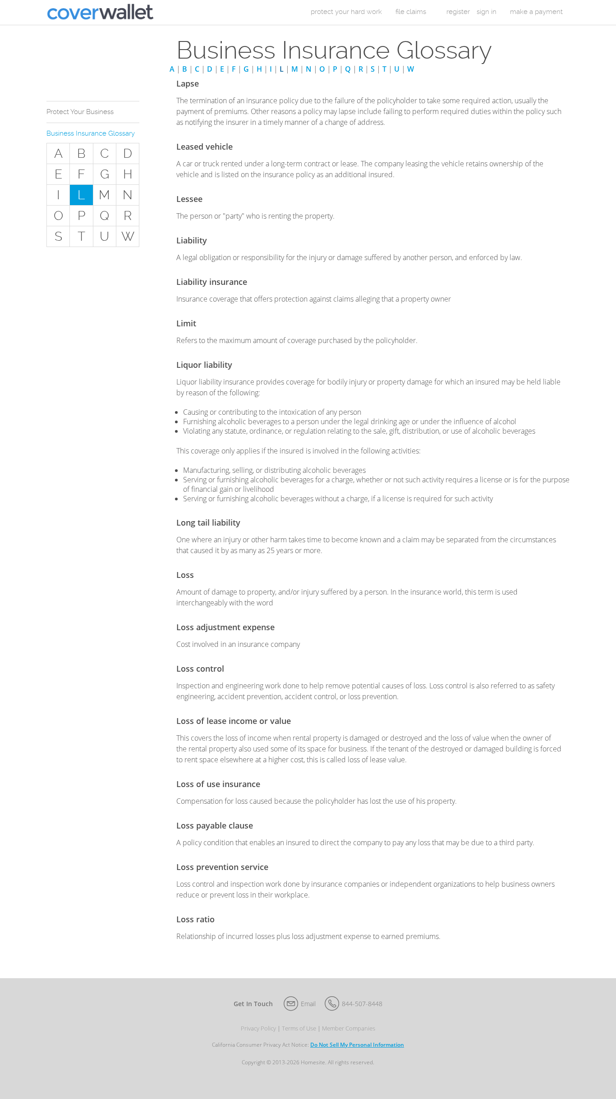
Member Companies (348, 1028)
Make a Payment (536, 12)
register (458, 12)
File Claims (410, 12)
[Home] (100, 12)
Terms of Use (299, 1028)
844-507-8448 (362, 1003)
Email (308, 1003)
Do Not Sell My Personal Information (357, 1045)
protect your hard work (346, 12)
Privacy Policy (258, 1028)
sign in (486, 12)
